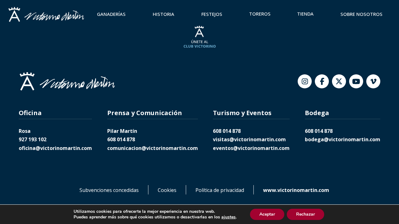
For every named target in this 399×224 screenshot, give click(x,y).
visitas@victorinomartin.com (249, 139)
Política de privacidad (219, 190)
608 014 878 (121, 139)
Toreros (260, 14)
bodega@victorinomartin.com (342, 139)
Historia (163, 14)
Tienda (305, 14)
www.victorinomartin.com (296, 190)
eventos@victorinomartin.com (251, 148)
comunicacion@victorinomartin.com (152, 148)
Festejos (211, 14)
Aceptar (267, 214)
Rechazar (305, 214)
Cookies (167, 190)
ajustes (228, 217)
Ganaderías (111, 14)
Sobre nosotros (361, 14)
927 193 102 (32, 139)
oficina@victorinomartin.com (55, 148)
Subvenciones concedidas (109, 190)
